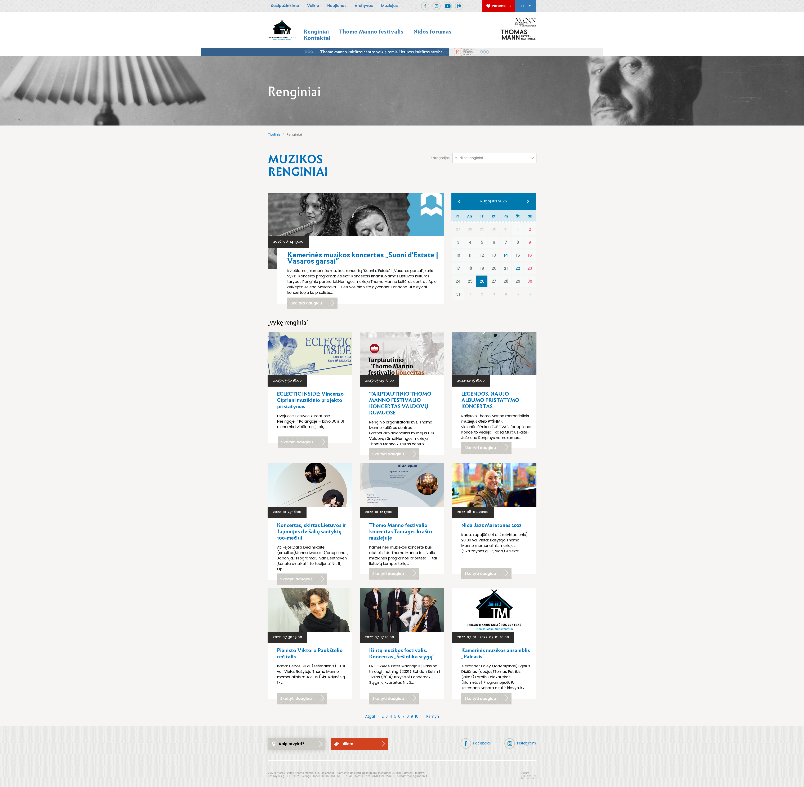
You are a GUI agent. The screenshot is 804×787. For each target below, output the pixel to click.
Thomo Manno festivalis (371, 31)
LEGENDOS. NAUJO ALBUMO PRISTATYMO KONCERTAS (490, 400)
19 (482, 268)
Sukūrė (525, 773)
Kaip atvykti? (291, 744)
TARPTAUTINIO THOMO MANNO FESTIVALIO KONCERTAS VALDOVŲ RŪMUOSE (400, 403)
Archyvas (364, 6)
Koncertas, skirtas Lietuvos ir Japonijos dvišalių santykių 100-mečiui (311, 531)
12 (482, 255)
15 (518, 255)
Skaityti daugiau (306, 303)
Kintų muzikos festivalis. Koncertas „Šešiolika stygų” (402, 653)
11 (470, 255)
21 (506, 268)
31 (458, 294)
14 (506, 255)
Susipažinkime (285, 6)
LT (522, 6)
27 (494, 281)
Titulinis (274, 134)
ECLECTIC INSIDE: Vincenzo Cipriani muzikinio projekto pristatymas (310, 400)
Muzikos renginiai (469, 158)
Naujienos (337, 6)
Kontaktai (317, 38)
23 (529, 268)
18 (470, 268)
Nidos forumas (432, 31)
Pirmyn (432, 716)
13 (494, 255)
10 (458, 255)
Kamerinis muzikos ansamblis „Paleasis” (495, 653)
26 (482, 281)
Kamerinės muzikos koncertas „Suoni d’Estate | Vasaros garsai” (362, 258)
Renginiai (316, 31)
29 (517, 281)
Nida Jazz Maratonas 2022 (491, 525)
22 (517, 268)
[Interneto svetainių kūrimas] (528, 777)
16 (530, 255)
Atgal (370, 716)
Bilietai (347, 744)
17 (458, 268)
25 (470, 281)
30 (529, 281)
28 (506, 281)
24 (458, 281)
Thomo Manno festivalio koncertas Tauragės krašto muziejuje (400, 531)
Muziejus (389, 6)
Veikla (313, 6)
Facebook (482, 743)
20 (494, 268)
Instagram (526, 743)
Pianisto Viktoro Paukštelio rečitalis (310, 653)
